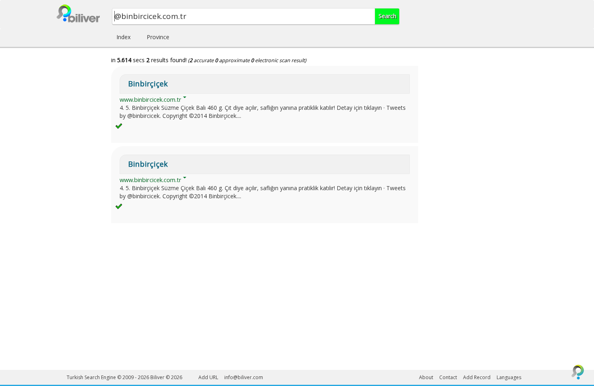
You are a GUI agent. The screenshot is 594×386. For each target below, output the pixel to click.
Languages (509, 377)
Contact (448, 377)
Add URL (208, 377)
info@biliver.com (243, 377)
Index (123, 37)
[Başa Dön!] (578, 372)
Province (158, 37)
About (426, 377)
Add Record (477, 377)
